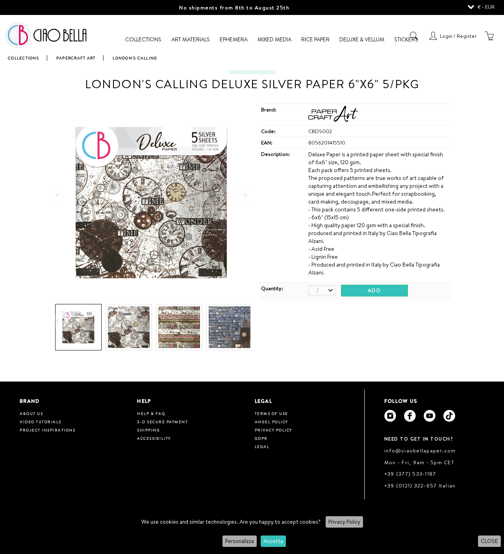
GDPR (261, 438)
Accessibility (154, 438)
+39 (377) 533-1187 (410, 473)
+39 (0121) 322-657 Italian (420, 485)
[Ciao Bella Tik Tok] (449, 416)
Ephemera (234, 39)
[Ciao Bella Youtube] (429, 416)
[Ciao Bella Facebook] (410, 416)
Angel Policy (271, 421)
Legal (262, 446)
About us (31, 413)
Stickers (406, 39)
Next (245, 320)
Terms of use (271, 413)
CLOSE (489, 541)
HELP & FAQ (151, 413)
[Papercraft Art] (333, 119)
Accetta (273, 541)
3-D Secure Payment (162, 421)
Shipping (148, 430)
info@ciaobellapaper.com (420, 450)
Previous (58, 320)
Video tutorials (40, 421)
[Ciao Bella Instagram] (390, 416)
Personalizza (239, 541)
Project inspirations (47, 430)
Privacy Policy (344, 522)
